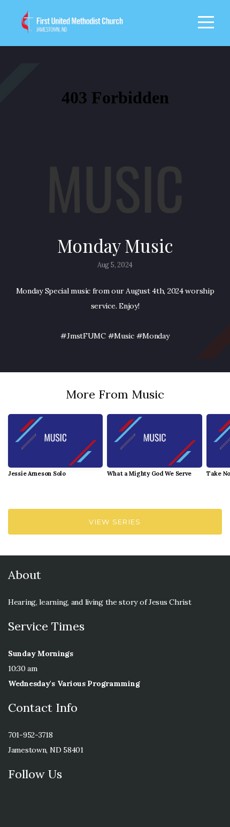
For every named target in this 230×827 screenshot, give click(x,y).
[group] (55, 449)
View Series (115, 521)
